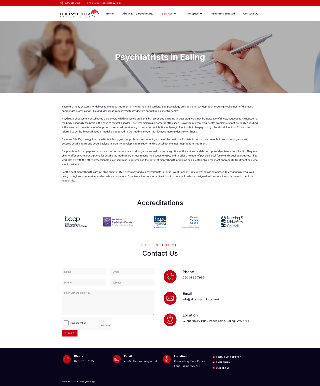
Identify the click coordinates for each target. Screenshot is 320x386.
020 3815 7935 (72, 2)
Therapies (223, 362)
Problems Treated (228, 357)
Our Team (222, 367)
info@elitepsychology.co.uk (106, 2)
